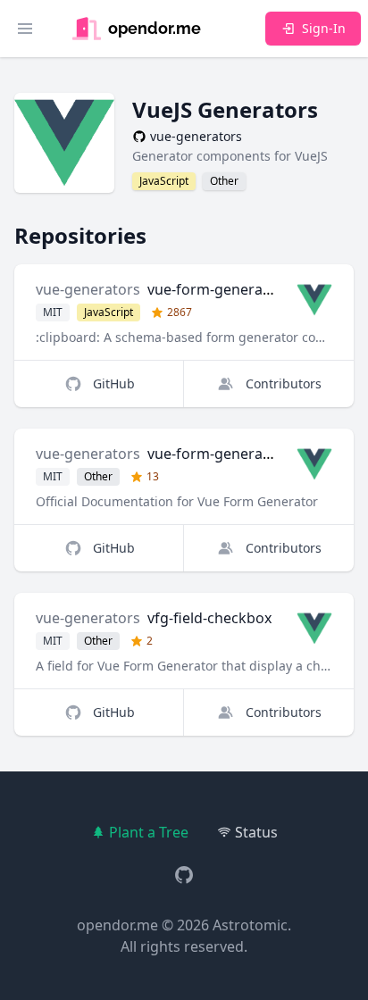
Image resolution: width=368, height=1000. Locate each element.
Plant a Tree (148, 832)
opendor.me (117, 925)
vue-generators (88, 289)
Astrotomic (250, 925)
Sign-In (324, 28)
